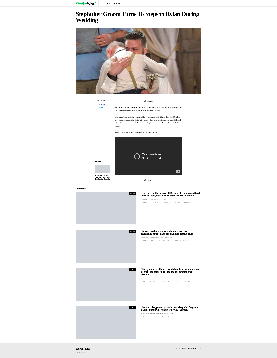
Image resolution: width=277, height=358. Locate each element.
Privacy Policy (187, 348)
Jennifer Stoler (144, 202)
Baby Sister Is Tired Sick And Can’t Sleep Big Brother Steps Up (102, 177)
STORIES (109, 3)
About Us (176, 348)
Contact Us (197, 348)
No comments (166, 202)
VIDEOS (117, 3)
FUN (102, 3)
